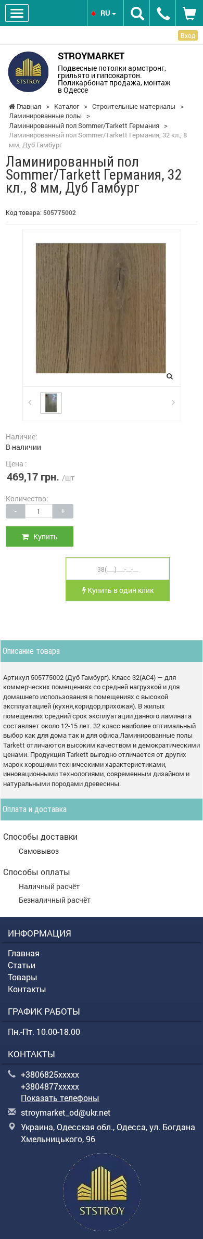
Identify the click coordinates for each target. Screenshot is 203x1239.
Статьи (21, 964)
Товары (22, 976)
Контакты (27, 988)
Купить (43, 536)
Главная (24, 952)
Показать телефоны (60, 1097)
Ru (106, 13)
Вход (188, 35)
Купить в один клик (120, 590)
